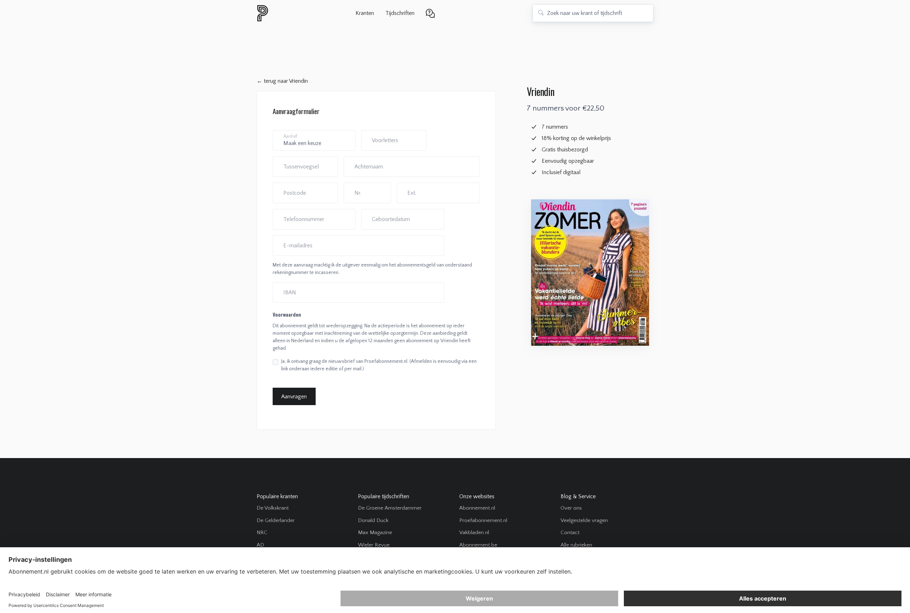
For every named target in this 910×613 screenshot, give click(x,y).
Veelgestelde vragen (584, 520)
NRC (262, 532)
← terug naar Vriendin (282, 81)
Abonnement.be (478, 545)
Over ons (571, 508)
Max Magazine (375, 532)
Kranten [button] (364, 13)
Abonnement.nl (477, 508)
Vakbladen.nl (474, 532)
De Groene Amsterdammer (390, 508)
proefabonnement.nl (301, 13)
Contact (570, 532)
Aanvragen (294, 396)
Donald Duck (373, 520)
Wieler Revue (374, 545)
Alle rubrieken (576, 545)
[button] (430, 12)
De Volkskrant (273, 508)
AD (260, 545)
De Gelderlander (276, 520)
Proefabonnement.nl (483, 520)
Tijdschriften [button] (399, 13)
